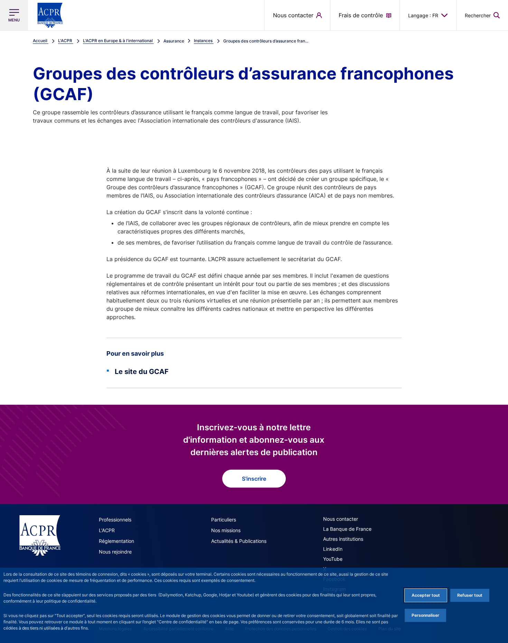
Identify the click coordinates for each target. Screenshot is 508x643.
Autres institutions (343, 539)
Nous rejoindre (115, 552)
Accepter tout (426, 595)
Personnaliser (425, 615)
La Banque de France (347, 529)
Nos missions (226, 530)
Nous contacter (340, 519)
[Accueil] (39, 535)
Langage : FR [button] (423, 15)
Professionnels (115, 519)
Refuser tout (469, 595)
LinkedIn (332, 549)
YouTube (332, 559)
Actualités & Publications (238, 541)
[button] (482, 15)
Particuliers (223, 519)
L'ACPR (107, 530)
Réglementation (116, 541)
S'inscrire (254, 478)
